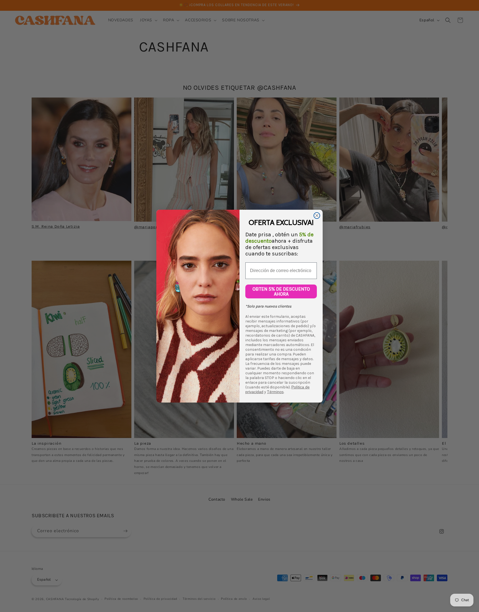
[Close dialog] (317, 215)
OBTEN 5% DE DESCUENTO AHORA (281, 291)
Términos (275, 392)
